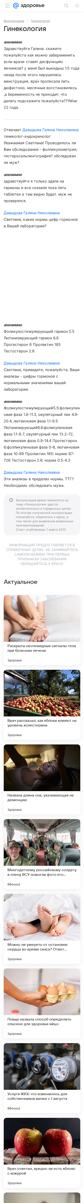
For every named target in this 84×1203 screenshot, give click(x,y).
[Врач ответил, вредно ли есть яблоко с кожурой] (42, 1153)
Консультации (14, 21)
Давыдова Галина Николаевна (50, 129)
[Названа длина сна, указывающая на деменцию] (42, 779)
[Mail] (16, 5)
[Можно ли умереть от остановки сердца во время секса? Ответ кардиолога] (42, 929)
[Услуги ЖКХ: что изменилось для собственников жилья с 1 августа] (42, 1078)
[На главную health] (32, 5)
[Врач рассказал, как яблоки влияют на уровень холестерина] (42, 705)
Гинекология (40, 21)
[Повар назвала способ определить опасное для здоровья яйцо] (42, 1003)
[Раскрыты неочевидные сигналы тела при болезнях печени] (42, 630)
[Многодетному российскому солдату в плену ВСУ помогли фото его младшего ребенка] (42, 854)
